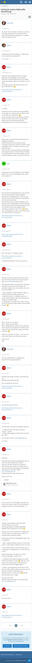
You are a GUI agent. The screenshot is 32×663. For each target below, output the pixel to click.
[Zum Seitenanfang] (29, 660)
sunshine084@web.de (11, 281)
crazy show (5, 59)
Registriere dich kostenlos (14, 640)
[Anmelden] (25, 2)
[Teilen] (29, 17)
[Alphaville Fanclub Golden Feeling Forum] (3, 2)
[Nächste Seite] (21, 625)
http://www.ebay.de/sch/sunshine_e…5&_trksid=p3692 (12, 257)
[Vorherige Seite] (10, 625)
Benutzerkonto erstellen (21, 646)
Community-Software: (16, 660)
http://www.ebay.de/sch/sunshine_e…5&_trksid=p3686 (12, 90)
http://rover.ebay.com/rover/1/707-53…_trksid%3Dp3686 (13, 235)
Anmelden (7, 646)
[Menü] (29, 2)
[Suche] (21, 2)
